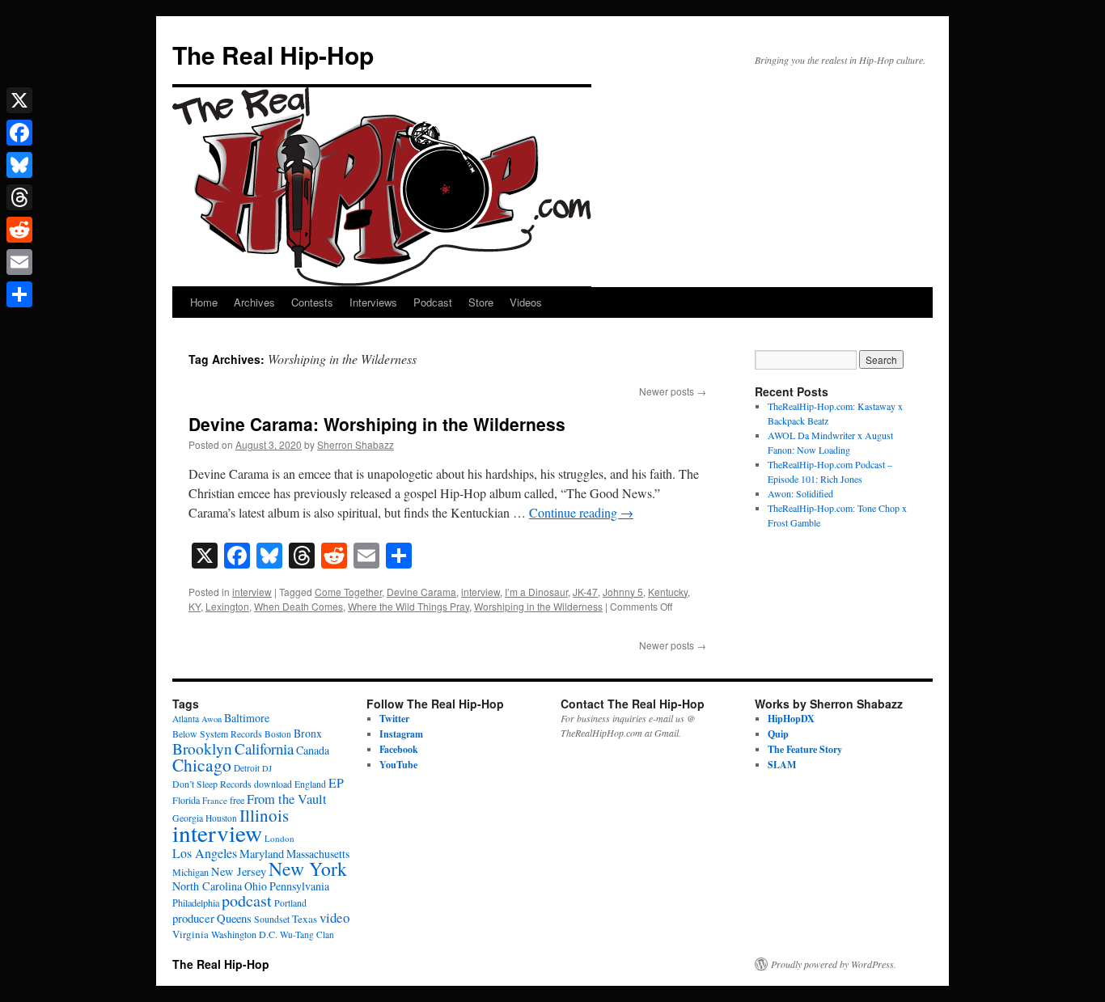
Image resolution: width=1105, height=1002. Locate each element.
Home (204, 302)
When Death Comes (298, 606)
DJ (267, 768)
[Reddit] (19, 230)
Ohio (255, 886)
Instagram (401, 734)
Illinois (264, 815)
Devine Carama (421, 591)
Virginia (190, 934)
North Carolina (207, 886)
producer (193, 918)
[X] (19, 100)
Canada (312, 750)
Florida (186, 799)
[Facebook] (19, 132)
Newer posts (672, 391)
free (237, 799)
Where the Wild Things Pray (408, 606)
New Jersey (238, 871)
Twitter (394, 718)
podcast (247, 900)
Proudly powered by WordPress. (833, 964)
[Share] (19, 294)
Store (480, 302)
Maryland (261, 853)
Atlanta (185, 718)
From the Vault (287, 799)
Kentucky (668, 591)
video (334, 917)
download (273, 784)
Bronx (308, 733)
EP (336, 782)
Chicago (201, 764)
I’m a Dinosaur (536, 591)
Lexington (227, 606)
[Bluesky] (19, 165)
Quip (778, 734)
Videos (526, 302)
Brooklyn (202, 748)
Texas (304, 918)
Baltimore (246, 717)
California (264, 748)
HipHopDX (791, 718)
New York (308, 869)
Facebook (398, 749)
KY (194, 606)
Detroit (247, 768)
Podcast (432, 302)
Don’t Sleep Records (212, 784)
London (279, 838)
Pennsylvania (299, 886)
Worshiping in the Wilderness (538, 606)
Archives (254, 302)
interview (252, 591)
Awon (211, 719)
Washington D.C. (244, 934)
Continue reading (581, 512)
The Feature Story (805, 749)
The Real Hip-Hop (273, 54)
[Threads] (19, 197)
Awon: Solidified (800, 493)
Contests (312, 302)
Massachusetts (317, 853)
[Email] (19, 262)
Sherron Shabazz (355, 444)
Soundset (272, 919)
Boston (278, 734)
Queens (234, 918)
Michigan (190, 871)
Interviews (373, 302)
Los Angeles (204, 852)
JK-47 (585, 591)
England (310, 784)
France (214, 800)
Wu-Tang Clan (307, 934)
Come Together (348, 591)
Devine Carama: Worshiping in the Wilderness (376, 424)
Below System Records (217, 734)
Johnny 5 (623, 591)
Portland (290, 903)
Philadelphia (195, 902)
